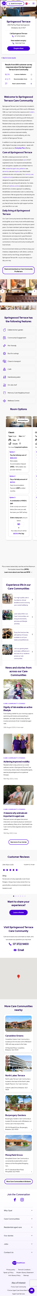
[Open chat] (31, 1290)
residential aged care (12, 168)
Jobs (6, 1244)
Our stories (8, 1235)
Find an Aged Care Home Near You (19, 1290)
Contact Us (8, 1252)
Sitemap (26, 1275)
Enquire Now (18, 48)
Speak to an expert (16, 3)
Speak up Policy (8, 1272)
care (24, 160)
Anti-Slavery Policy (14, 1275)
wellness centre (14, 186)
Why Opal (8, 1210)
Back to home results (9, 58)
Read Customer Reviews (19, 83)
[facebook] (15, 1201)
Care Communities (12, 1219)
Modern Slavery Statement (25, 1272)
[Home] (3, 3)
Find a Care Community (18, 1287)
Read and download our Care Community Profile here (18, 270)
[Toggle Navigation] (33, 4)
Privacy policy (10, 1270)
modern (31, 112)
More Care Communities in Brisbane (18, 1181)
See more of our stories (18, 842)
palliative (22, 168)
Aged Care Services (18, 1294)
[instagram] (22, 1201)
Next (34, 291)
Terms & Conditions (24, 1270)
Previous (2, 291)
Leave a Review (18, 912)
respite (16, 171)
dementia (5, 171)
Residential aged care (13, 1227)
